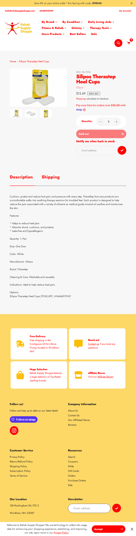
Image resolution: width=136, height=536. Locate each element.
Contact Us (74, 415)
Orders (71, 475)
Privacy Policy (17, 457)
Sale (70, 485)
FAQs (71, 466)
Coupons (73, 461)
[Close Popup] (132, 529)
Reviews (72, 425)
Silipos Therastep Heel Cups (34, 61)
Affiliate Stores (105, 376)
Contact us (93, 344)
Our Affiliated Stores (79, 420)
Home (13, 61)
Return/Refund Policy (21, 461)
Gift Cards (73, 471)
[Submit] (116, 508)
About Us (73, 410)
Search (71, 457)
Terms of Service (18, 475)
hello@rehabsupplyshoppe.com (20, 10)
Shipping (81, 98)
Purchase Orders (77, 480)
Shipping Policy (18, 466)
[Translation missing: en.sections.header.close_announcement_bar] (131, 3)
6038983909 (46, 10)
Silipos (79, 87)
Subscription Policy (20, 471)
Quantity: (87, 121)
